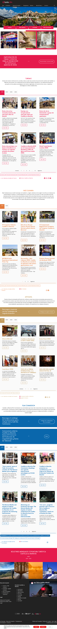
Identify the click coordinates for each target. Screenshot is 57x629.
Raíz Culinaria (22, 27)
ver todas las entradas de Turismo (9, 178)
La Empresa (8, 5)
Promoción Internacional (11, 174)
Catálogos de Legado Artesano (46, 311)
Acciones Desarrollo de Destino (33, 174)
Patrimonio (20, 589)
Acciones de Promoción (5, 393)
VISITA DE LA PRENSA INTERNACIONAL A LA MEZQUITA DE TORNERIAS (28, 370)
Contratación (3, 622)
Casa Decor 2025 (7, 369)
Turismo (10, 27)
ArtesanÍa (20, 595)
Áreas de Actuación (16, 5)
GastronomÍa (20, 592)
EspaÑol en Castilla (22, 598)
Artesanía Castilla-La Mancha (27, 396)
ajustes (5, 627)
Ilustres (19, 599)
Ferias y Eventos (15, 393)
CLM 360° (20, 600)
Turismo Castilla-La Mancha (27, 178)
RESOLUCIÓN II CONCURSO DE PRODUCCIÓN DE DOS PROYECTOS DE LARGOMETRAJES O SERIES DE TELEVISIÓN (25, 535)
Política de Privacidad (4, 600)
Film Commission (47, 27)
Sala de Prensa (39, 5)
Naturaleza (20, 590)
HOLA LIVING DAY (7, 339)
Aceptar (36, 626)
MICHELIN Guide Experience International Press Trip (9, 260)
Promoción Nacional (21, 174)
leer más (5, 127)
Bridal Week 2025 (45, 339)
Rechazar (43, 626)
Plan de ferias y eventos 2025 (46, 61)
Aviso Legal (54, 621)
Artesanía (35, 27)
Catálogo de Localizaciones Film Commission (47, 421)
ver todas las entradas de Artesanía (9, 396)
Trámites (31, 5)
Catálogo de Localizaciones (19, 538)
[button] (54, 5)
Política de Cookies (4, 601)
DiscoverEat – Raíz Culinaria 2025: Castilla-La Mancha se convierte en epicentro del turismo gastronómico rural (28, 262)
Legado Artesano (24, 398)
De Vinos (20, 593)
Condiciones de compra (51, 622)
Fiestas (19, 596)
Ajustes (50, 626)
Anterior (17, 170)
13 (35, 170)
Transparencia (25, 5)
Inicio (3, 5)
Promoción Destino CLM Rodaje (33, 538)
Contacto (46, 5)
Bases (46, 436)
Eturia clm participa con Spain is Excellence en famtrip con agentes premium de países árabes (9, 149)
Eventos (2, 174)
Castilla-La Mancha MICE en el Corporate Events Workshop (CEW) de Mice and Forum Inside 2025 (28, 149)
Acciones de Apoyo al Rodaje (6, 538)
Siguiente (40, 170)
